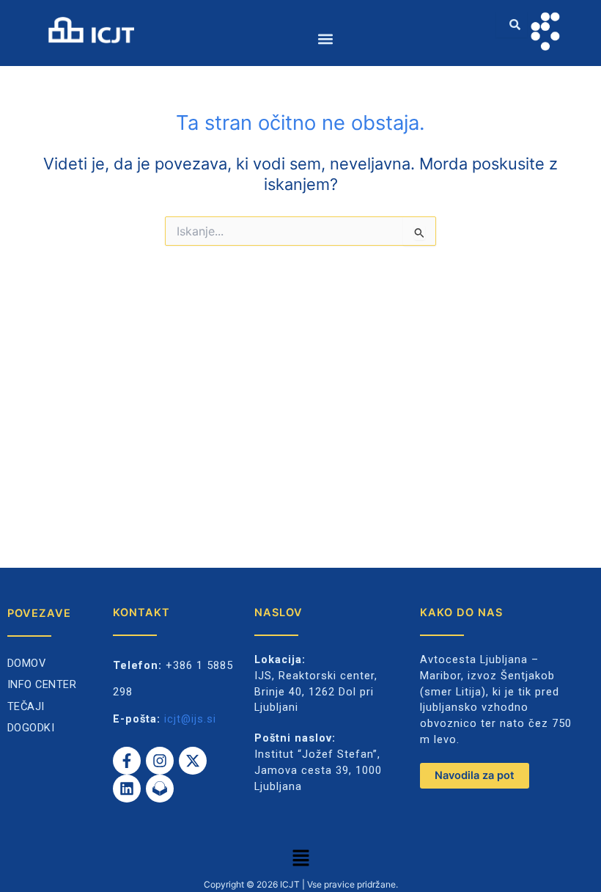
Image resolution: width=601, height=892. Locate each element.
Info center (42, 684)
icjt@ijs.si (190, 718)
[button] (326, 38)
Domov (26, 663)
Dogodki (31, 727)
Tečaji (26, 706)
